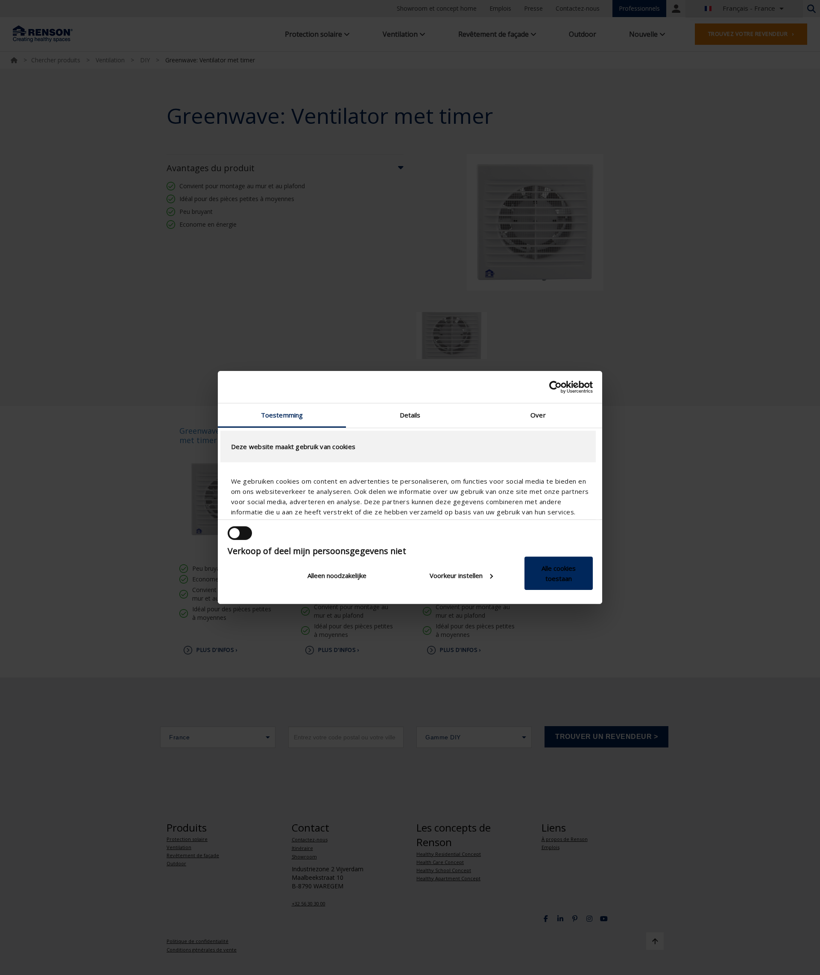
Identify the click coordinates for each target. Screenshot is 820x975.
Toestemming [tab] (282, 415)
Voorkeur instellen (456, 575)
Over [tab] (537, 415)
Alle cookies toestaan (559, 573)
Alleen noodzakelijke (337, 575)
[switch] (240, 533)
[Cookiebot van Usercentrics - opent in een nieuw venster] (555, 386)
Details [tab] (410, 415)
